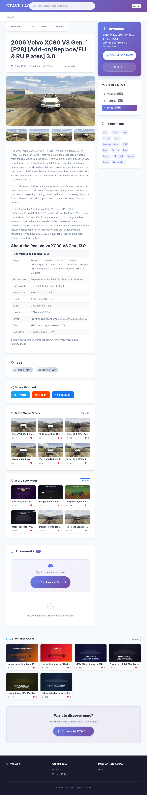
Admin (36, 66)
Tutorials (114, 100)
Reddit (42, 394)
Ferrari (106, 156)
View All (85, 413)
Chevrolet (118, 156)
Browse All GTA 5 (73, 731)
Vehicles (114, 93)
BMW (125, 144)
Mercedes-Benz (110, 144)
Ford (105, 150)
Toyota (115, 150)
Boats (106, 162)
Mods (45, 26)
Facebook (64, 394)
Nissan (130, 156)
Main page (16, 26)
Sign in (136, 6)
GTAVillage (19, 5)
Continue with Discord (53, 582)
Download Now (121, 55)
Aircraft (106, 138)
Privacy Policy (60, 774)
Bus (125, 150)
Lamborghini (118, 162)
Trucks (115, 132)
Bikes (117, 138)
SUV (125, 132)
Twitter (22, 394)
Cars (105, 132)
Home (55, 769)
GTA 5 (10, 16)
